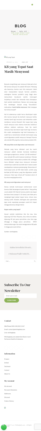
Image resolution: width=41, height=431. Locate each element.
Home (13, 31)
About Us (7, 374)
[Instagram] (21, 348)
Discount (7, 397)
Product (6, 359)
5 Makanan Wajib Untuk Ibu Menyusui (20, 254)
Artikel (6, 363)
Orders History (9, 401)
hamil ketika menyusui (19, 107)
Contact (6, 370)
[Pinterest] (16, 348)
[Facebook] (6, 348)
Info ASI (23, 31)
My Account (8, 386)
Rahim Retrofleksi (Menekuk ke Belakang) (21, 247)
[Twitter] (11, 348)
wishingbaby (14, 231)
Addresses (7, 393)
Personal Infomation (10, 390)
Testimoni (7, 366)
